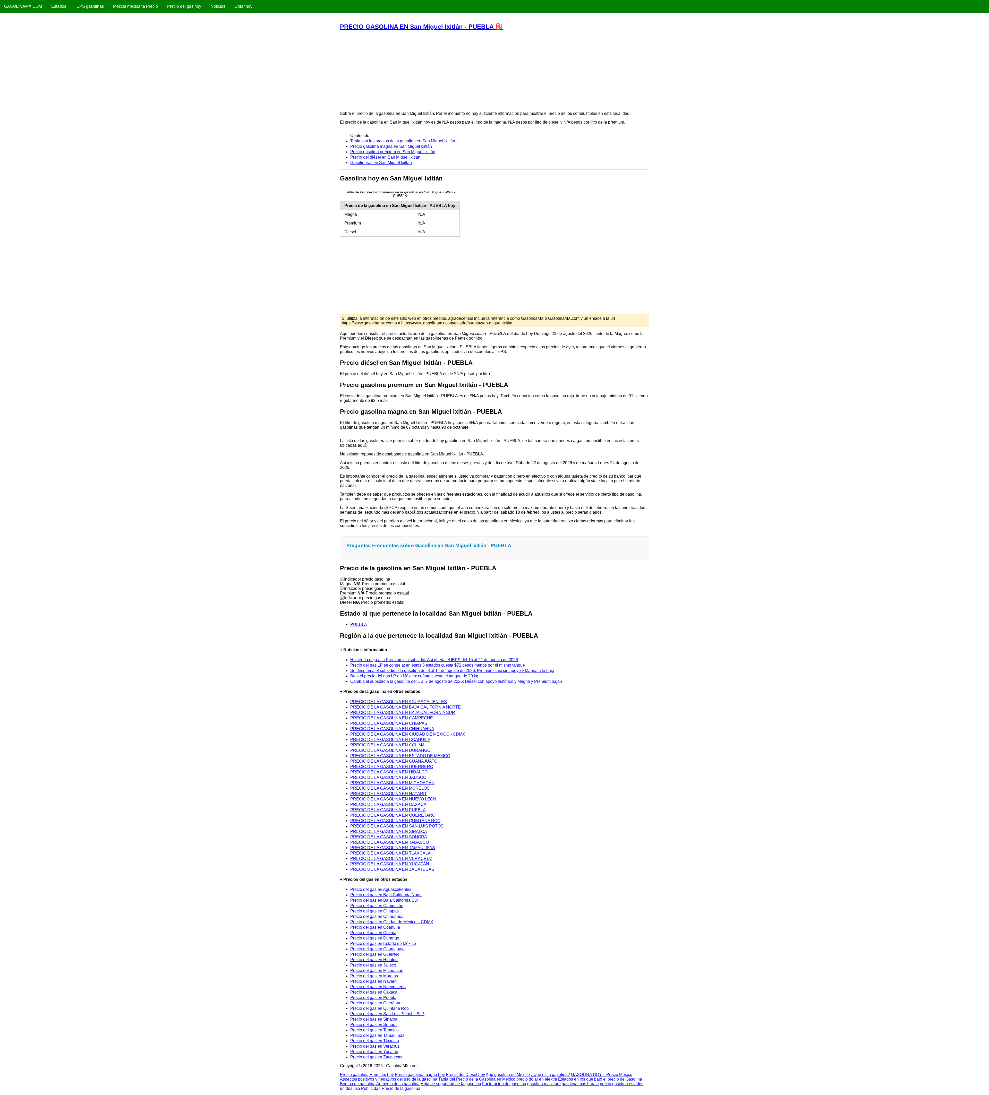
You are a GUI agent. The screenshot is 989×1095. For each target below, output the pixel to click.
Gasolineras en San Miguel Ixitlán (381, 162)
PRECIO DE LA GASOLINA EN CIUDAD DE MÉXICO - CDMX (407, 734)
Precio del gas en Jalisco (373, 965)
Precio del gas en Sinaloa (373, 1019)
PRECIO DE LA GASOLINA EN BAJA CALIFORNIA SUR (402, 712)
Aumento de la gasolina (398, 1084)
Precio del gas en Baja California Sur (384, 900)
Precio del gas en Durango (374, 938)
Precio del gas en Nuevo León (378, 987)
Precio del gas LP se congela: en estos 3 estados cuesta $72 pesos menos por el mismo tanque (437, 665)
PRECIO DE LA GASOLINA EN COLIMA (387, 745)
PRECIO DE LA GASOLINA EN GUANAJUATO (393, 761)
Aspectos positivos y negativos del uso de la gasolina (388, 1079)
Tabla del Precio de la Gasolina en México (476, 1079)
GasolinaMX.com (23, 6)
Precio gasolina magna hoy (420, 1074)
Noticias (217, 6)
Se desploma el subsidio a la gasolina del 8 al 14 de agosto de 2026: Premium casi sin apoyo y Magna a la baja (452, 670)
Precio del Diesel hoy (465, 1074)
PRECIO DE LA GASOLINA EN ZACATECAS (392, 869)
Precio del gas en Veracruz (374, 1046)
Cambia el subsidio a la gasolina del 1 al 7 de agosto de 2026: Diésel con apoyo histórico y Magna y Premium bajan (456, 681)
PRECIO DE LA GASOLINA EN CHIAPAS (388, 723)
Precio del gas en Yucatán (374, 1051)
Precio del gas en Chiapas (374, 911)
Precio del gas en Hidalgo (374, 960)
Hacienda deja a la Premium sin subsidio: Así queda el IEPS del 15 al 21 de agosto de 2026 (434, 660)
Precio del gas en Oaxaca (373, 992)
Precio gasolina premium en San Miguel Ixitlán (392, 152)
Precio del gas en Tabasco (374, 1030)
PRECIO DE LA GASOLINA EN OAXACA (388, 804)
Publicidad (371, 1088)
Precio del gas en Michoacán (376, 970)
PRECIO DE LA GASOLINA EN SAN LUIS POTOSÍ (397, 826)
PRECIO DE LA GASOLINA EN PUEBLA (388, 810)
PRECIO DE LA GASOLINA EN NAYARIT (388, 793)
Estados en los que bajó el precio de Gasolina (600, 1079)
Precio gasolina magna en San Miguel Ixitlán (391, 146)
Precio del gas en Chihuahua (377, 916)
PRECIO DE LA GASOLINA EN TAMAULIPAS (392, 848)
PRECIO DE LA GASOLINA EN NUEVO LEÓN (393, 799)
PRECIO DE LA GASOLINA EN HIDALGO (389, 772)
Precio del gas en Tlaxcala (374, 1041)
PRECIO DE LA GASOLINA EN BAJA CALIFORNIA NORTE (405, 707)
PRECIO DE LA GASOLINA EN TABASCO (389, 842)
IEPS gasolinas (89, 6)
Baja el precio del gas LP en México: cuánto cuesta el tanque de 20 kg (414, 676)
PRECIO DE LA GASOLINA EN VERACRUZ (391, 858)
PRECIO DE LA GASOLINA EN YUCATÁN (389, 864)
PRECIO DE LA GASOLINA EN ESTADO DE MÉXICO (400, 756)
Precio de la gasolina (401, 1088)
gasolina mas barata (580, 1084)
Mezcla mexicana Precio (135, 6)
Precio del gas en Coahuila (375, 927)
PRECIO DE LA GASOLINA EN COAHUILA (390, 739)
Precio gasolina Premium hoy (367, 1074)
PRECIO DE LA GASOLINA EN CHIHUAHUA (392, 729)
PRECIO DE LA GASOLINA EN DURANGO (390, 750)
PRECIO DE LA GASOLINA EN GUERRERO (391, 766)
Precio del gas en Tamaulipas (377, 1035)
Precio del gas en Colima (373, 932)
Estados (58, 6)
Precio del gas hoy (184, 6)
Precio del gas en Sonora (373, 1024)
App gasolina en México (508, 1074)
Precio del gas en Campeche (376, 905)
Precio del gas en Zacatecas (376, 1057)
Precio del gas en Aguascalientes (380, 889)
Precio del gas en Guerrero (374, 954)
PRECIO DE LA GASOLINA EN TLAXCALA (390, 853)
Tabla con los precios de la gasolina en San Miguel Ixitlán (402, 141)
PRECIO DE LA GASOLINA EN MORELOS (390, 788)
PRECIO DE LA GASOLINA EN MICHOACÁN (392, 783)
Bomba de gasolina (358, 1084)
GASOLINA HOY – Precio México (601, 1074)
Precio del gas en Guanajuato (377, 949)
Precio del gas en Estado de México (383, 943)
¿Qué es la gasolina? (550, 1074)
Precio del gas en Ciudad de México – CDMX (391, 922)
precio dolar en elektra (536, 1079)
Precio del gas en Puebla (373, 997)
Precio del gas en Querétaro (376, 1003)
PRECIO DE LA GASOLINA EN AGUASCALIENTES (398, 702)
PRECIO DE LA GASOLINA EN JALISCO (388, 777)
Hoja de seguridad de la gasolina (451, 1084)
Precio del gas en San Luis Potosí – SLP (387, 1014)
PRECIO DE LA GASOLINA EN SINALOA (388, 831)
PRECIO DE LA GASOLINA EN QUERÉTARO (392, 815)
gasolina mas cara (544, 1084)
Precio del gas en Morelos (374, 976)
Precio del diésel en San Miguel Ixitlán (385, 157)
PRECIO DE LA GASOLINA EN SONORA (388, 837)
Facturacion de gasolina (504, 1084)
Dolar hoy (243, 6)
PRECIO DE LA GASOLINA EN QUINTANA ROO (395, 820)
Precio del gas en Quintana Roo (379, 1008)
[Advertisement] (494, 71)
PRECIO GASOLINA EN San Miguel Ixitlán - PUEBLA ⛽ (421, 26)
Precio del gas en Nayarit (373, 981)
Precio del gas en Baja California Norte (386, 895)
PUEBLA (358, 624)
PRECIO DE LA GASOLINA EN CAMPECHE (391, 718)
